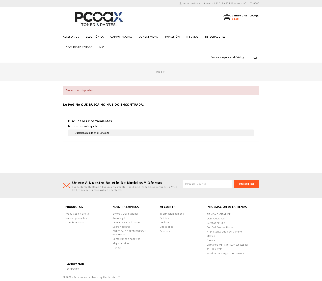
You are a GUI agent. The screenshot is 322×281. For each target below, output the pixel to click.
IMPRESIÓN (172, 36)
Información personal (172, 213)
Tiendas (117, 247)
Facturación (72, 268)
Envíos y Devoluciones (126, 213)
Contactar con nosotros (126, 238)
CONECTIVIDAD (148, 36)
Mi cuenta (168, 207)
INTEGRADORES (215, 36)
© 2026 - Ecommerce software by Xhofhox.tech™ (91, 277)
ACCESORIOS (71, 36)
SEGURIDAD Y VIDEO (79, 47)
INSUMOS (192, 36)
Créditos (164, 222)
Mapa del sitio (121, 243)
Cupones (165, 231)
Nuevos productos (76, 218)
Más (102, 47)
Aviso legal (119, 218)
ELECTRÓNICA (95, 36)
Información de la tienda (227, 207)
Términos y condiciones (126, 222)
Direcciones (166, 226)
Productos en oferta (77, 213)
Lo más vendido (74, 222)
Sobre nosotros (122, 226)
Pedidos (164, 218)
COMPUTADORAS (121, 36)
